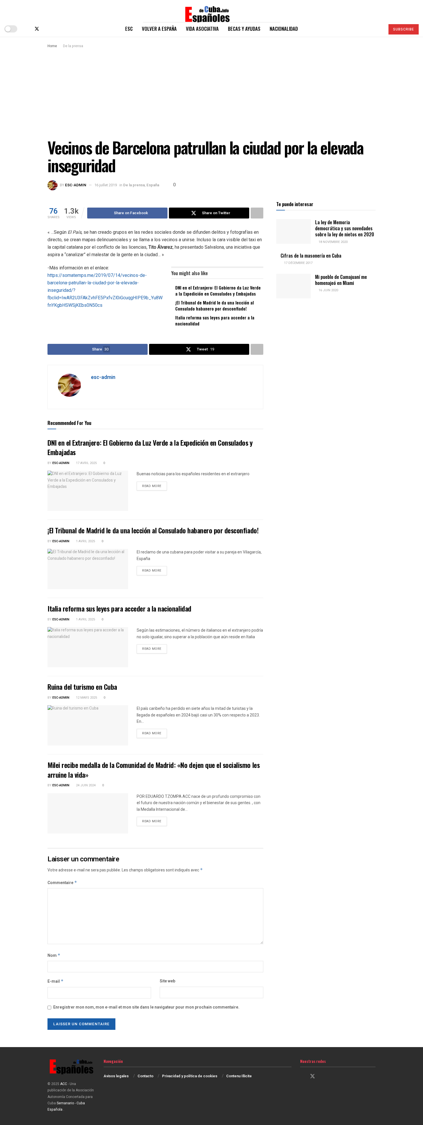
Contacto (145, 1076)
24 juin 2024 (85, 785)
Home (52, 46)
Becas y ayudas (244, 28)
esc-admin (75, 185)
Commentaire (62, 883)
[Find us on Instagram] (46, 29)
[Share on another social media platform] (257, 213)
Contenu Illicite (239, 1076)
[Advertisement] (211, 92)
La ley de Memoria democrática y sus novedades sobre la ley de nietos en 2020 (344, 228)
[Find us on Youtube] (56, 29)
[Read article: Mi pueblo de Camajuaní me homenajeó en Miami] (293, 286)
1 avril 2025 (85, 541)
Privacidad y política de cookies (189, 1076)
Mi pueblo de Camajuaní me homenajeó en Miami (341, 279)
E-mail (55, 981)
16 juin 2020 (328, 290)
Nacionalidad (284, 28)
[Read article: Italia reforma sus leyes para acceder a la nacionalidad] (87, 647)
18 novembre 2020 (333, 241)
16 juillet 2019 (105, 185)
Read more (154, 485)
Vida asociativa (202, 28)
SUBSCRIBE (403, 29)
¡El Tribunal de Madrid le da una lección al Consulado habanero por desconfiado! (214, 305)
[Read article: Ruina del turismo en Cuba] (87, 725)
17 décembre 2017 (298, 262)
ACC (63, 1083)
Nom (53, 955)
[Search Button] (378, 29)
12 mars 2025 (86, 697)
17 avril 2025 (86, 463)
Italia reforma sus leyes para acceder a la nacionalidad (214, 320)
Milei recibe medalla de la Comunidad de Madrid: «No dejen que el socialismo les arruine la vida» (153, 770)
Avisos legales (116, 1076)
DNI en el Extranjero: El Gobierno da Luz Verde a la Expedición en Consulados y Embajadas (218, 290)
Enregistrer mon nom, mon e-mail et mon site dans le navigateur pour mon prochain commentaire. (146, 1007)
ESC (129, 28)
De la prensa (73, 46)
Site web (167, 981)
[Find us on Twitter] (37, 29)
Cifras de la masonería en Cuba (311, 255)
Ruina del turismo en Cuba (82, 686)
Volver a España (159, 28)
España (152, 185)
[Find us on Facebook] (27, 29)
